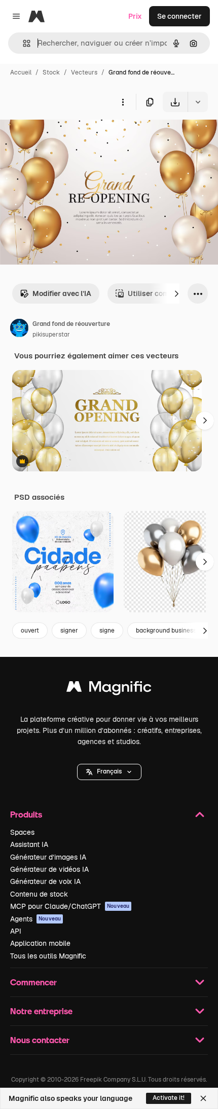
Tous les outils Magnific (48, 955)
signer (69, 630)
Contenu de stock (39, 894)
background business (166, 630)
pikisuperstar (51, 334)
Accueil (20, 72)
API (15, 931)
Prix (135, 16)
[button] (109, 772)
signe (107, 630)
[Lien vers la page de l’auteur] (19, 329)
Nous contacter (39, 1039)
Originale (67, 135)
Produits (26, 814)
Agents (35, 918)
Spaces (22, 832)
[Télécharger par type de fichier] (198, 102)
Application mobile (40, 943)
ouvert (30, 630)
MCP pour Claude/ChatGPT (69, 906)
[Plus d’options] (123, 102)
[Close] (203, 1098)
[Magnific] (109, 689)
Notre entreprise (41, 1011)
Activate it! (169, 1098)
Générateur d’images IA (48, 857)
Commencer (33, 982)
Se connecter (179, 16)
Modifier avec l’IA (61, 293)
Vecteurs (84, 72)
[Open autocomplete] (23, 43)
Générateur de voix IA (45, 881)
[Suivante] (176, 293)
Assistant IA (29, 844)
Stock (51, 72)
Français (109, 771)
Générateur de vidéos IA (49, 869)
